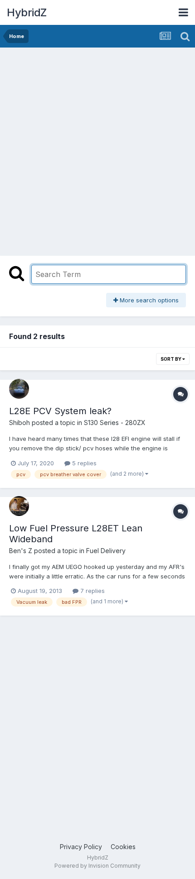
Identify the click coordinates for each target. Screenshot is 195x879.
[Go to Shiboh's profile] (19, 389)
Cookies (123, 846)
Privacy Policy (81, 846)
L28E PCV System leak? (60, 411)
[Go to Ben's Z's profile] (19, 506)
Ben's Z (20, 550)
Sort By (171, 359)
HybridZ (27, 12)
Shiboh (19, 422)
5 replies (83, 463)
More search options (148, 300)
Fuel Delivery (106, 550)
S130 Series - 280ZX (115, 422)
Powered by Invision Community (97, 865)
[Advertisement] (97, 149)
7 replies (91, 590)
